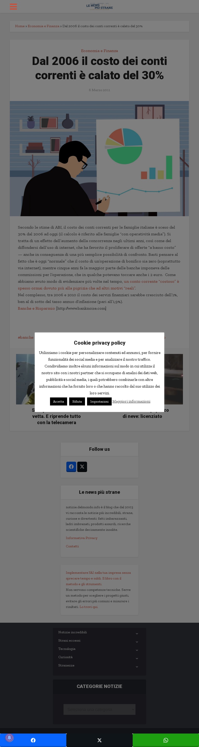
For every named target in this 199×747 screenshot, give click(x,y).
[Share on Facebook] (33, 740)
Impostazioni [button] (99, 401)
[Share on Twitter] (99, 740)
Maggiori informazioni (131, 401)
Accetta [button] (58, 401)
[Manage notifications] (9, 738)
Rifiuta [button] (77, 401)
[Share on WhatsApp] (166, 740)
